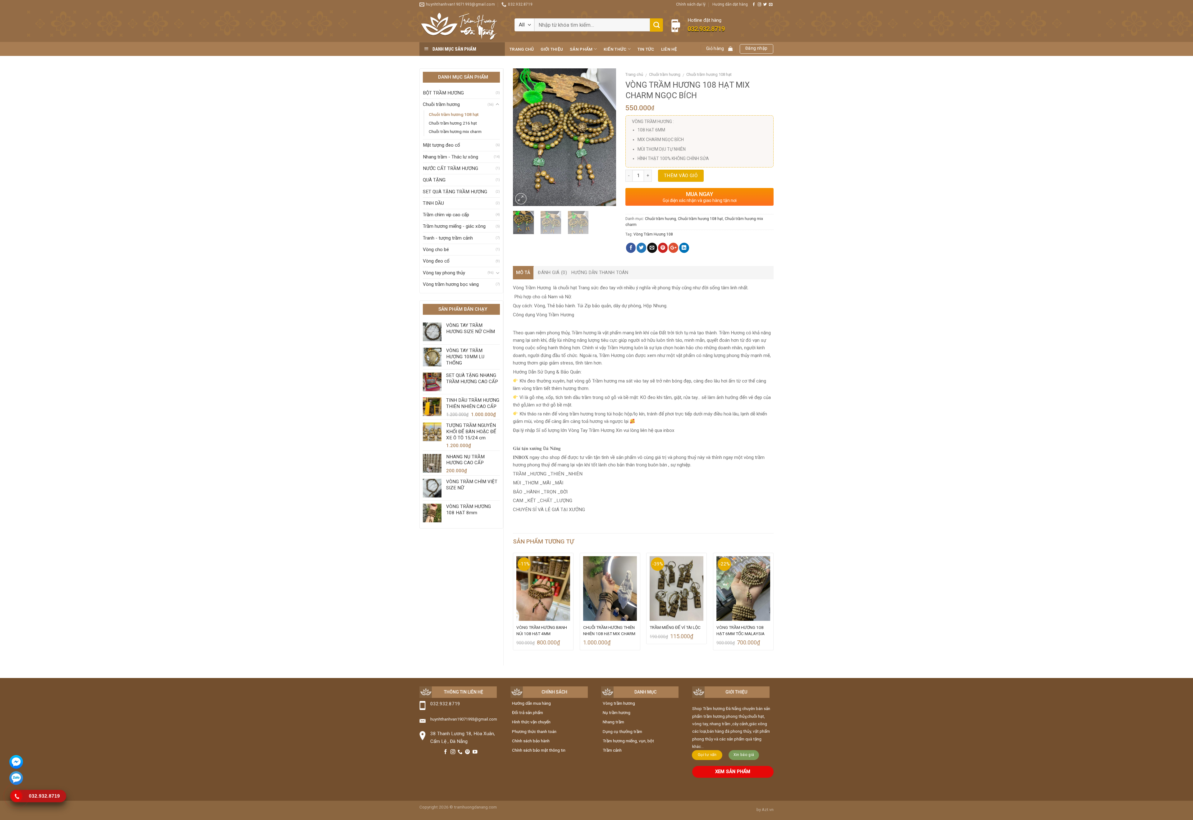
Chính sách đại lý (691, 4)
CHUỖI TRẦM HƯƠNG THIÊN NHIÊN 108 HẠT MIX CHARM (609, 630)
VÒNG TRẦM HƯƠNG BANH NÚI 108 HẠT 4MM (541, 630)
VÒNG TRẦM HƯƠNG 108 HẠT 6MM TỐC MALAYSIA (740, 630)
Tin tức (646, 49)
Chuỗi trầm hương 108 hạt (453, 114)
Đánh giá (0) (552, 272)
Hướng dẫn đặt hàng (730, 4)
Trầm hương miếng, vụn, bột (628, 740)
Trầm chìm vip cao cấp (446, 215)
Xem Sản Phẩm (733, 771)
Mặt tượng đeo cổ (441, 145)
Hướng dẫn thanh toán (599, 272)
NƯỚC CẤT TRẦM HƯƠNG (450, 168)
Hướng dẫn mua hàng (531, 703)
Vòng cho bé (436, 249)
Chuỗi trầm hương (441, 104)
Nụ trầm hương (616, 712)
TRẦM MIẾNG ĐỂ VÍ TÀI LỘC (675, 627)
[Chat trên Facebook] (16, 763)
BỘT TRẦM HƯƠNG (443, 93)
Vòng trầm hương (619, 703)
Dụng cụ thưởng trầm (622, 731)
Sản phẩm (581, 49)
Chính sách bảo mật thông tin (538, 750)
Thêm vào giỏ (680, 175)
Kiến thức (615, 49)
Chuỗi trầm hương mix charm (455, 131)
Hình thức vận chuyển (531, 721)
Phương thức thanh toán (534, 731)
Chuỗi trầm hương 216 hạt (453, 123)
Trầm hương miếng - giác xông (454, 226)
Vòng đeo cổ (436, 261)
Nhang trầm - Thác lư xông (450, 157)
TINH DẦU (433, 203)
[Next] (606, 137)
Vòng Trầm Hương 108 (653, 234)
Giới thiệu (552, 49)
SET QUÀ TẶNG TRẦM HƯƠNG (455, 192)
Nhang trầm (613, 721)
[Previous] (522, 137)
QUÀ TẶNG (434, 180)
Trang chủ (522, 49)
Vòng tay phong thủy (444, 273)
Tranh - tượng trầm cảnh (448, 238)
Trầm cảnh (612, 750)
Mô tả (523, 272)
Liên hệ (669, 49)
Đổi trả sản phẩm (527, 712)
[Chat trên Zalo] (16, 779)
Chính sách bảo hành (531, 740)
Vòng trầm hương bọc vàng (451, 284)
